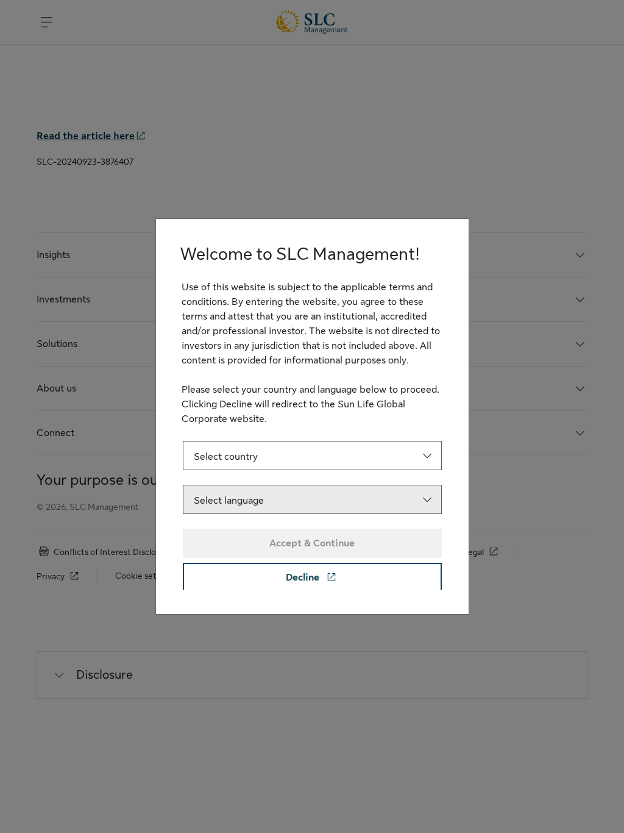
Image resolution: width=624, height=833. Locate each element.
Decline (304, 577)
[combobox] (312, 455)
